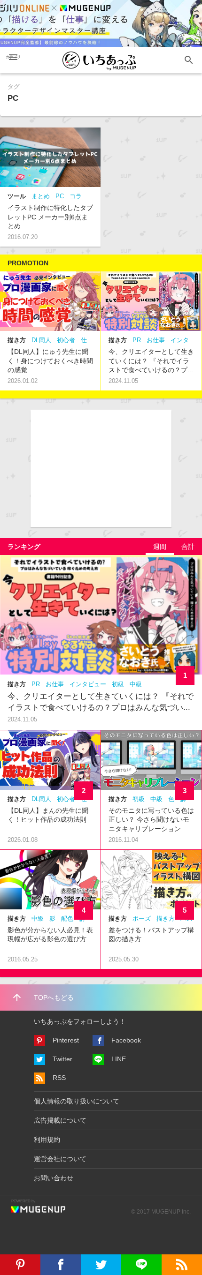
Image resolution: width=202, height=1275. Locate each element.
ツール (17, 196)
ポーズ (141, 918)
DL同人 (41, 340)
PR (136, 340)
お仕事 (156, 340)
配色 (67, 918)
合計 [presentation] (187, 546)
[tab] (160, 546)
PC (59, 196)
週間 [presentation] (159, 546)
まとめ (40, 196)
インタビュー (88, 684)
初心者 (66, 340)
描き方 (17, 340)
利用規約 (47, 1139)
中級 (136, 684)
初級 (118, 684)
